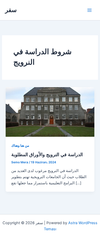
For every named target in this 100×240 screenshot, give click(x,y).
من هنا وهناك (20, 145)
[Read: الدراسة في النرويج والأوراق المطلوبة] (50, 111)
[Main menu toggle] (89, 10)
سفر (11, 10)
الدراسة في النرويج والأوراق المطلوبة (47, 154)
